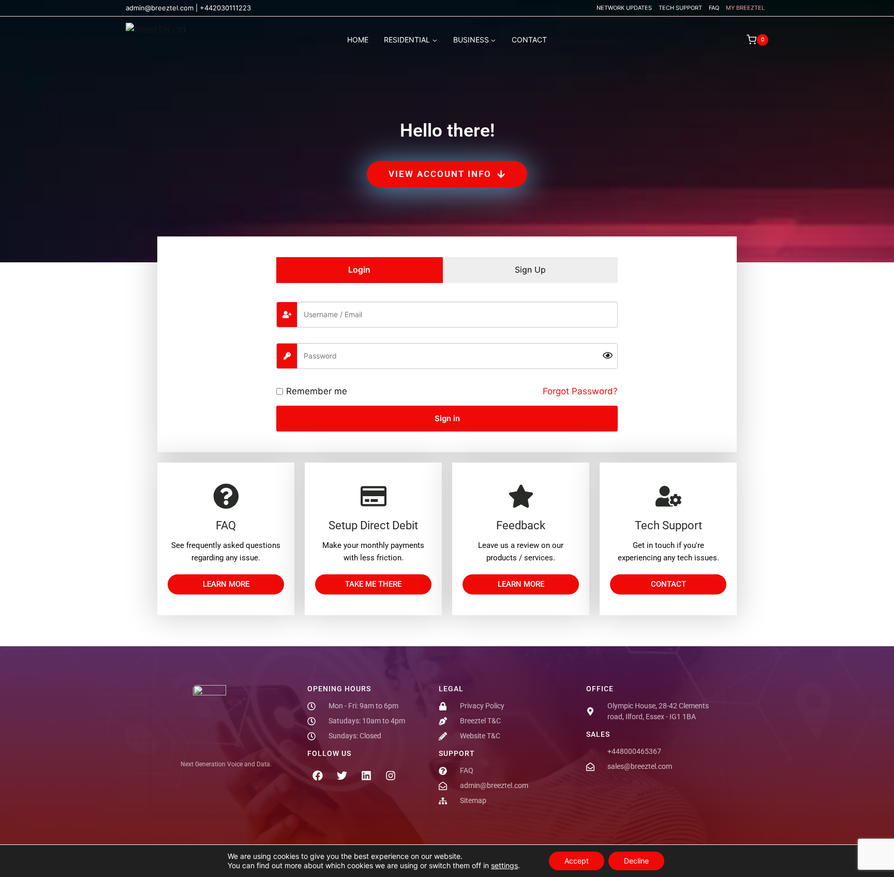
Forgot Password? (580, 391)
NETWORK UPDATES (624, 7)
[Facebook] (317, 775)
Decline (636, 860)
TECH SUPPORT (680, 7)
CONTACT (529, 39)
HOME (357, 39)
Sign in (447, 418)
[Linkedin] (366, 775)
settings (504, 865)
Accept (576, 860)
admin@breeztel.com (159, 8)
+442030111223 (225, 8)
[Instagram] (390, 775)
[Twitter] (342, 775)
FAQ (714, 7)
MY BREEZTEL (745, 7)
